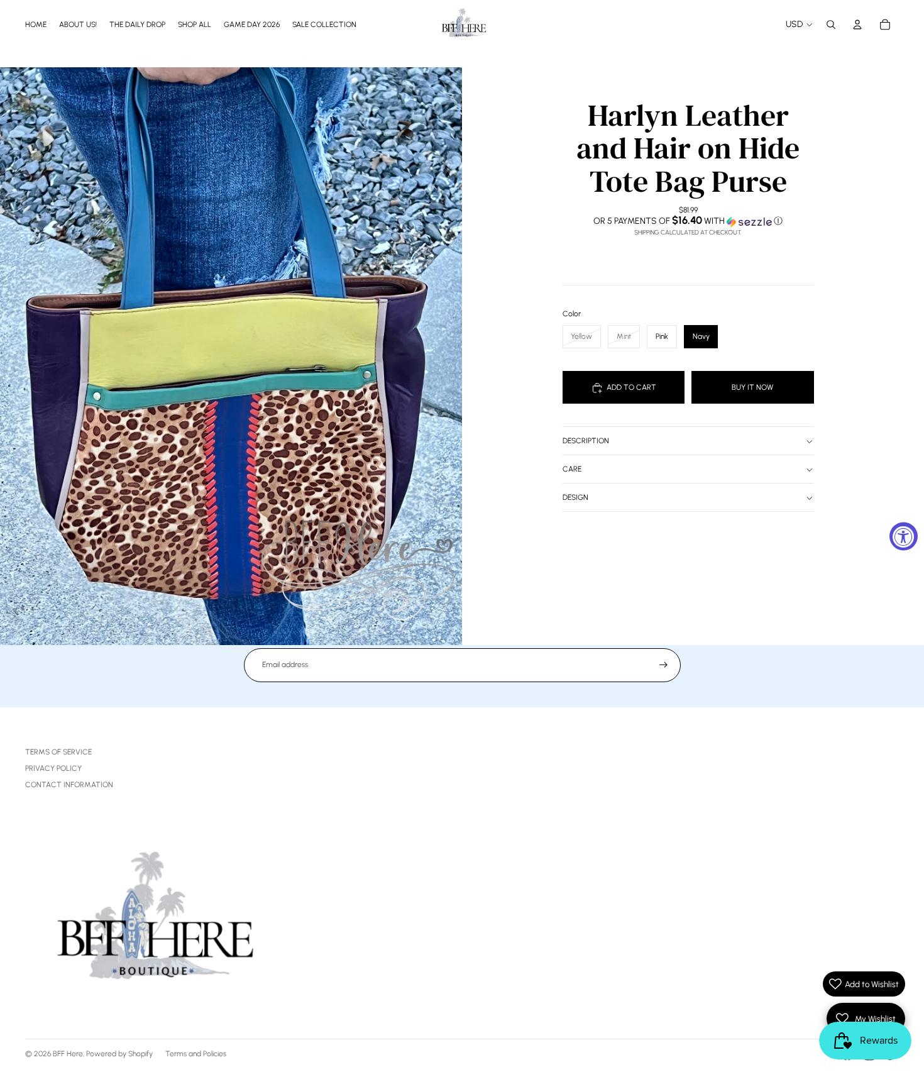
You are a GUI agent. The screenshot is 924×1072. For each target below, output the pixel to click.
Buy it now (752, 387)
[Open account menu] (857, 24)
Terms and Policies (195, 1053)
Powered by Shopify (119, 1053)
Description (586, 441)
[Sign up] (663, 665)
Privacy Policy (53, 768)
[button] (688, 221)
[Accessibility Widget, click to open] (903, 536)
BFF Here (68, 1053)
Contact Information (69, 784)
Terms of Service (58, 752)
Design (575, 498)
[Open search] (831, 24)
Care (572, 469)
